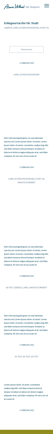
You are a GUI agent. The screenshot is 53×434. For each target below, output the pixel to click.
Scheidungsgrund (29, 28)
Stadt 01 (44, 28)
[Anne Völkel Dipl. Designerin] (22, 5)
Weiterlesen (26, 49)
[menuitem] (45, 5)
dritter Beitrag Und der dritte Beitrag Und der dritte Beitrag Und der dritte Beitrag (27, 205)
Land (15, 28)
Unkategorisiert (26, 182)
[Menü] (45, 5)
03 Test (34, 356)
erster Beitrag (26, 361)
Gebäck (8, 28)
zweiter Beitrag (26, 292)
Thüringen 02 (26, 32)
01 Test (18, 356)
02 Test (9, 287)
